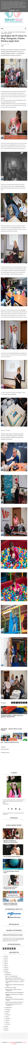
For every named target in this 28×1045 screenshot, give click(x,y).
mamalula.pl (3, 439)
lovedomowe (8, 435)
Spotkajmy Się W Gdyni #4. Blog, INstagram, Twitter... (14, 1000)
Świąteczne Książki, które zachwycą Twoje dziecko (10, 903)
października (8, 1007)
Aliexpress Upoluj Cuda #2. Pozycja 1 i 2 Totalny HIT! (13, 990)
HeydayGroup (14, 435)
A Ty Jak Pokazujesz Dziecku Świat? (11, 871)
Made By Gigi (16, 227)
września (7, 1009)
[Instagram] (16, 809)
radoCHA (23, 270)
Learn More (12, 10)
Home (2, 32)
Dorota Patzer (15, 353)
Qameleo (10, 433)
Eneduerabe (15, 433)
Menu (2, 28)
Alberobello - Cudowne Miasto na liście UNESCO (11, 729)
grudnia (7, 972)
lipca (6, 1013)
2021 (5, 963)
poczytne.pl (3, 437)
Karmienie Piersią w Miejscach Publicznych (14, 1002)
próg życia (21, 433)
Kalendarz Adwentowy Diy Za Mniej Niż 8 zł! (14, 992)
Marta (21, 103)
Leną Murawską (11, 145)
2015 (5, 1028)
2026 (5, 956)
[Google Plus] (12, 809)
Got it (17, 10)
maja (6, 1016)
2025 (5, 958)
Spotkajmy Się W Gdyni (6, 103)
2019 (5, 967)
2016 (5, 1026)
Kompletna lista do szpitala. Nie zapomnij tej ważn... (14, 985)
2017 (5, 971)
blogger (3, 747)
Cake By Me (13, 394)
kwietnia (7, 1018)
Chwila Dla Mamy (8, 997)
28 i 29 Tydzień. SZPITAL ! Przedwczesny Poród (10, 887)
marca (6, 1020)
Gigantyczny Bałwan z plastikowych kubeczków (10, 841)
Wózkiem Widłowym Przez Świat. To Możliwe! (14, 979)
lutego (6, 1022)
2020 (5, 965)
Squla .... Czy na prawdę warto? (11, 976)
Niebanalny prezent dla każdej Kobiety (13, 978)
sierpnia (7, 1011)
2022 (5, 961)
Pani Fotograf (9, 439)
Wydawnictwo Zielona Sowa (17, 437)
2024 (5, 960)
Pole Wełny (20, 435)
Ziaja (7, 433)
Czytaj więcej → (6, 803)
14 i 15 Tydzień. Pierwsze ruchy (12, 856)
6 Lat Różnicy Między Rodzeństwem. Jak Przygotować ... (13, 1004)
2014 (5, 1030)
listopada (7, 974)
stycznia (7, 1024)
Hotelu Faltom (20, 100)
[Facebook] (8, 809)
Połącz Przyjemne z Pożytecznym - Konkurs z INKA (14, 982)
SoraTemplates (10, 1042)
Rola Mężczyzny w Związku (10, 987)
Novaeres (3, 435)
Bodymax (3, 433)
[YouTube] (19, 809)
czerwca (7, 1014)
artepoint (8, 437)
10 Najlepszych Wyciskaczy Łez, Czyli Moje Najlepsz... (14, 995)
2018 (5, 969)
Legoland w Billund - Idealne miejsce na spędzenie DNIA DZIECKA (12, 716)
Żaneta (24, 103)
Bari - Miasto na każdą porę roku (10, 742)
